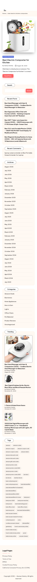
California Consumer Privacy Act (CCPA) (16, 568)
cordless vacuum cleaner (12, 523)
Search (9, 85)
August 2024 (9, 259)
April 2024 (8, 274)
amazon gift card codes (12, 461)
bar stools (8, 478)
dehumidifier (25, 523)
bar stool (26, 474)
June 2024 (8, 267)
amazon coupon (10, 448)
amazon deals (25, 452)
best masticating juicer (21, 504)
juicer (24, 533)
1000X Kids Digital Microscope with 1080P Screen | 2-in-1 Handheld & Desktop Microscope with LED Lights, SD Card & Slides (18, 427)
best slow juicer (10, 510)
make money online (11, 536)
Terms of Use (6, 559)
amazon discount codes (12, 458)
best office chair (10, 507)
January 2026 (9, 194)
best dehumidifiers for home (13, 497)
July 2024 (8, 263)
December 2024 (10, 244)
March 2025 (9, 232)
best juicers (9, 504)
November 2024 (10, 247)
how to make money (11, 529)
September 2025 (10, 209)
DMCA (4, 562)
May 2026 (8, 178)
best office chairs (22, 507)
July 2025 (8, 217)
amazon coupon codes (12, 452)
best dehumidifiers (11, 490)
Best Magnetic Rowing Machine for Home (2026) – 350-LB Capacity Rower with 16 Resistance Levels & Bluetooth (18, 139)
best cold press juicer (11, 481)
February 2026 (10, 190)
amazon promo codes (11, 471)
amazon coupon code (23, 448)
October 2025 (9, 205)
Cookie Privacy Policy (9, 565)
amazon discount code (12, 455)
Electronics (8, 298)
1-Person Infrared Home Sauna (15, 405)
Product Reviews (8, 56)
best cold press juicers (12, 484)
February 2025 (10, 236)
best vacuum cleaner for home (14, 516)
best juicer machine (23, 500)
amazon (8, 445)
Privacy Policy (7, 556)
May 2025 (8, 224)
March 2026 (9, 186)
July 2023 (8, 282)
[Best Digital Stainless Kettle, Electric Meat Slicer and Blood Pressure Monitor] (8, 379)
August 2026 (9, 167)
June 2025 (8, 221)
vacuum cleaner (23, 536)
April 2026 (8, 182)
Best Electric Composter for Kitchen (15, 61)
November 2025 (10, 201)
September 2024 (10, 255)
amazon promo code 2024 (13, 468)
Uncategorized (10, 324)
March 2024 (9, 278)
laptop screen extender (12, 153)
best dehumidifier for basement (14, 487)
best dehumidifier (25, 484)
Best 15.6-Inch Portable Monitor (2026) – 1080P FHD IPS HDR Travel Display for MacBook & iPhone (18, 131)
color (19, 520)
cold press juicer (10, 520)
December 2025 (10, 197)
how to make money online (13, 533)
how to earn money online (21, 526)
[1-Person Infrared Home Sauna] (8, 399)
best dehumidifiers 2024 (12, 494)
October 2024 (9, 251)
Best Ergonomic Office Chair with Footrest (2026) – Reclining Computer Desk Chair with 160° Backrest (17, 114)
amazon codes (17, 445)
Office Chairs (9, 313)
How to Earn (9, 305)
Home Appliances (10, 301)
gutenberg (9, 526)
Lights (7, 309)
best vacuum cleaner (11, 513)
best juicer (27, 497)
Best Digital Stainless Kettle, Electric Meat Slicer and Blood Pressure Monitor (18, 386)
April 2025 (8, 228)
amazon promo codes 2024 (13, 474)
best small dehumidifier (23, 510)
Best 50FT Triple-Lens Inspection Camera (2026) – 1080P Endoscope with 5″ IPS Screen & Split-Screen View (18, 122)
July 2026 (8, 170)
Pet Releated (9, 317)
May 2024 (8, 270)
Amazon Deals (9, 294)
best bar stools (18, 478)
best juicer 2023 (10, 500)
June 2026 (8, 174)
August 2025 (9, 213)
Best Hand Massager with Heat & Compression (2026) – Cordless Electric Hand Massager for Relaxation (18, 105)
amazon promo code (11, 465)
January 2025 (9, 240)
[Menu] (5, 10)
